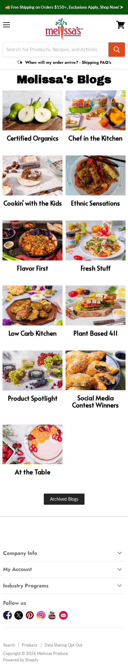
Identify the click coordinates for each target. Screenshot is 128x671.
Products (30, 645)
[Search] (116, 49)
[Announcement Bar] (64, 7)
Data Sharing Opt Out (63, 645)
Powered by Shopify (21, 659)
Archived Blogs (64, 499)
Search (9, 645)
